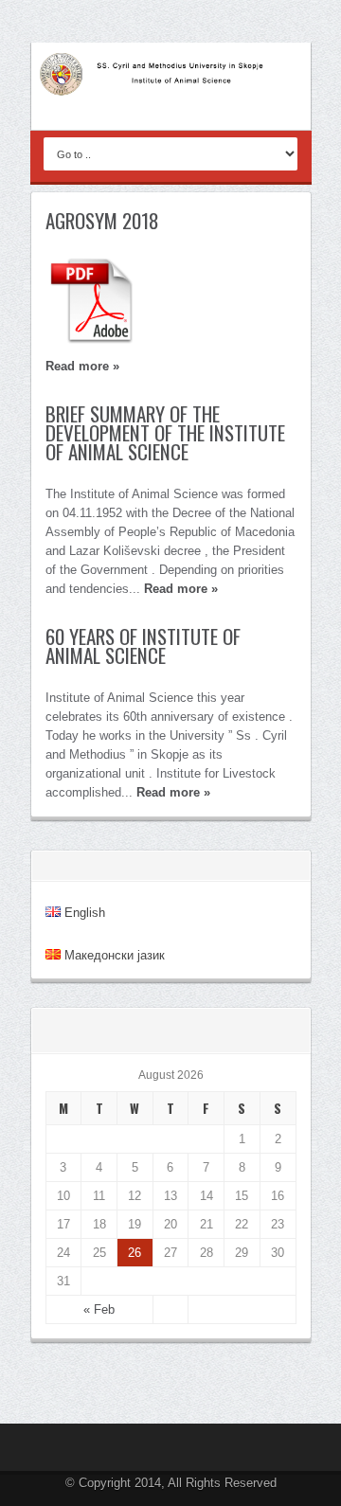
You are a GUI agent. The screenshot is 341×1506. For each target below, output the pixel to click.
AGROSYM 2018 (102, 220)
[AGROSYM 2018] (170, 300)
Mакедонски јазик (113, 955)
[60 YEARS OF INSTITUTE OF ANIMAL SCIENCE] (170, 684)
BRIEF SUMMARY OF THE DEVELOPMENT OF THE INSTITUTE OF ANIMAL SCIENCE (165, 432)
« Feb (99, 1309)
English (83, 912)
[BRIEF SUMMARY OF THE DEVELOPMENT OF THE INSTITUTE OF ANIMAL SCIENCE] (170, 480)
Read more (82, 366)
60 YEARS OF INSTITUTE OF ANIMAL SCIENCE (143, 645)
